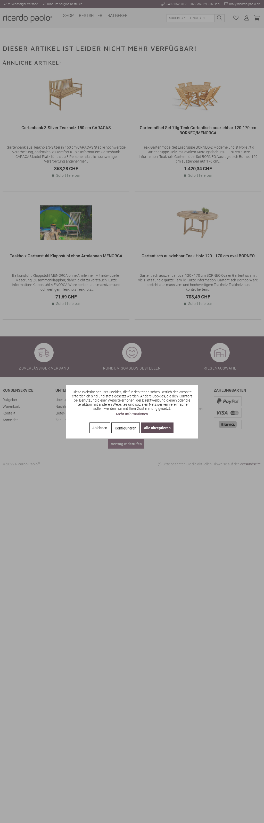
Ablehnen (99, 428)
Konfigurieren (125, 428)
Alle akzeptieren (157, 428)
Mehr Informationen (132, 414)
